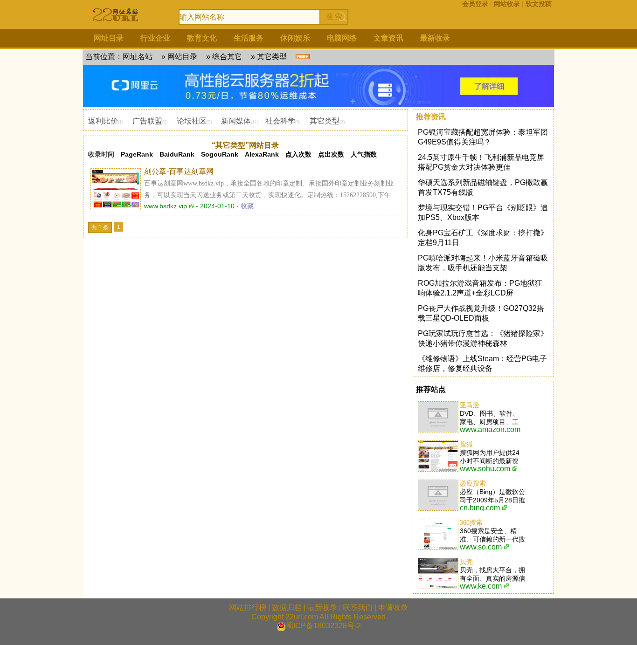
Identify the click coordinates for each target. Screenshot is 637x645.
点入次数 (298, 154)
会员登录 (475, 3)
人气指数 (364, 154)
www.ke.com (481, 586)
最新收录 (435, 38)
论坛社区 (192, 121)
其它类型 (272, 57)
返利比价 (103, 121)
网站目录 (182, 57)
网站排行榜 (247, 607)
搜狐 (466, 444)
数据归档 (287, 607)
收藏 (247, 206)
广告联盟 (147, 121)
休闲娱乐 (295, 38)
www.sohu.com (485, 469)
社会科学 (280, 121)
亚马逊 (469, 405)
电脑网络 (342, 38)
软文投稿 (539, 3)
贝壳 (466, 561)
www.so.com (481, 547)
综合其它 (227, 57)
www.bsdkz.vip (165, 206)
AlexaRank (262, 154)
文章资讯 (388, 38)
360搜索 (471, 522)
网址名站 (137, 57)
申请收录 (393, 607)
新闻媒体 (236, 121)
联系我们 (358, 607)
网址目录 (109, 38)
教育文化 (202, 38)
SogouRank (219, 154)
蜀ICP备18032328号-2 (323, 626)
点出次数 (331, 154)
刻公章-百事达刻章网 (179, 171)
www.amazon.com (490, 429)
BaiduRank (176, 154)
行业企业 (155, 38)
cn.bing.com (480, 508)
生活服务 (248, 38)
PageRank (137, 154)
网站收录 (507, 3)
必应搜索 (473, 483)
